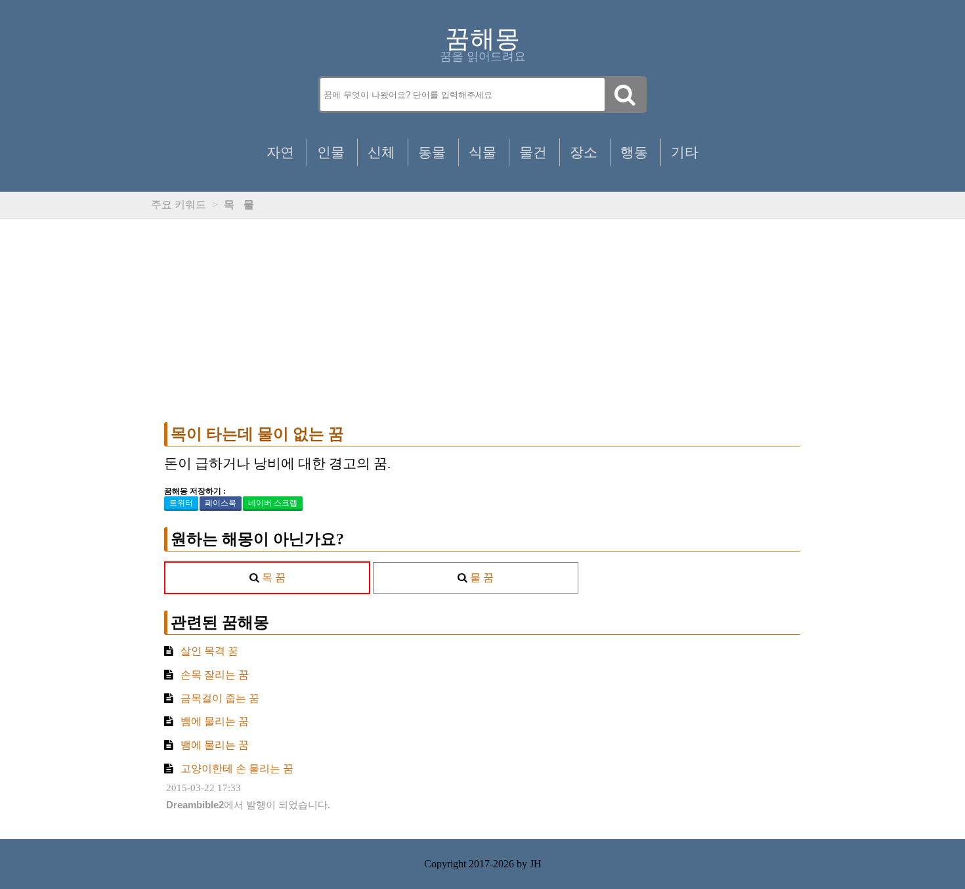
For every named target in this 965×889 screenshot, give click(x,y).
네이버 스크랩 (272, 503)
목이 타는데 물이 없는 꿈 (257, 434)
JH (536, 863)
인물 (331, 152)
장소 (583, 152)
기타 (684, 152)
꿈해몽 (482, 39)
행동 (634, 152)
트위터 (181, 503)
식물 (482, 152)
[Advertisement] (482, 320)
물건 (533, 152)
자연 (280, 152)
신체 (381, 152)
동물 (432, 152)
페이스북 (220, 503)
